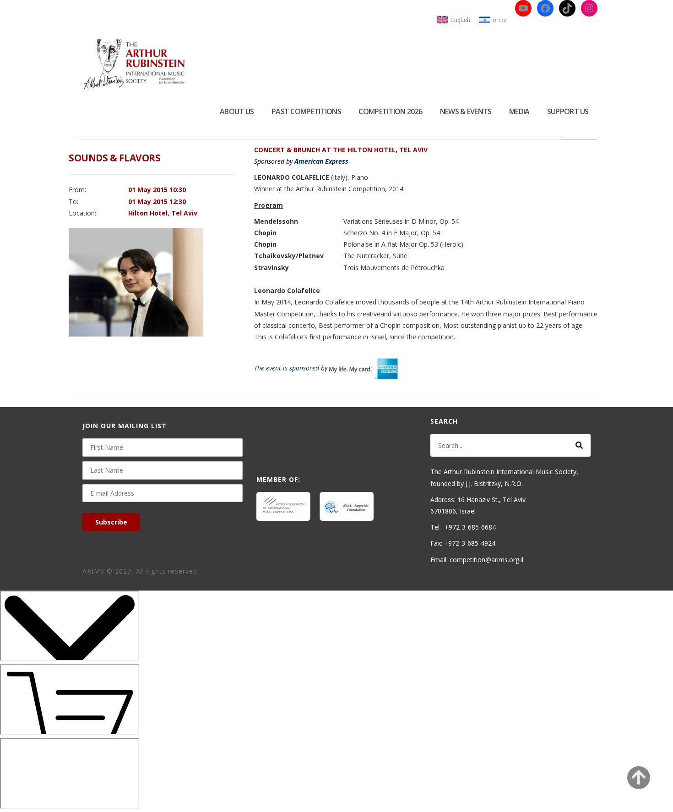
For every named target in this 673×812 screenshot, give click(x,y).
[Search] (579, 445)
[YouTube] (523, 8)
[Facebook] (545, 8)
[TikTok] (567, 8)
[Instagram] (589, 8)
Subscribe (111, 522)
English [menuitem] (460, 19)
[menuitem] (453, 20)
